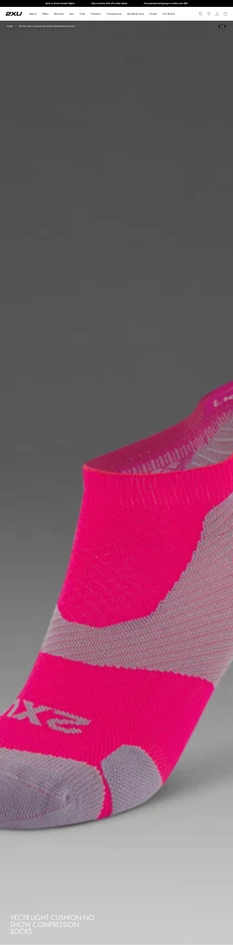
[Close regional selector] (145, 457)
